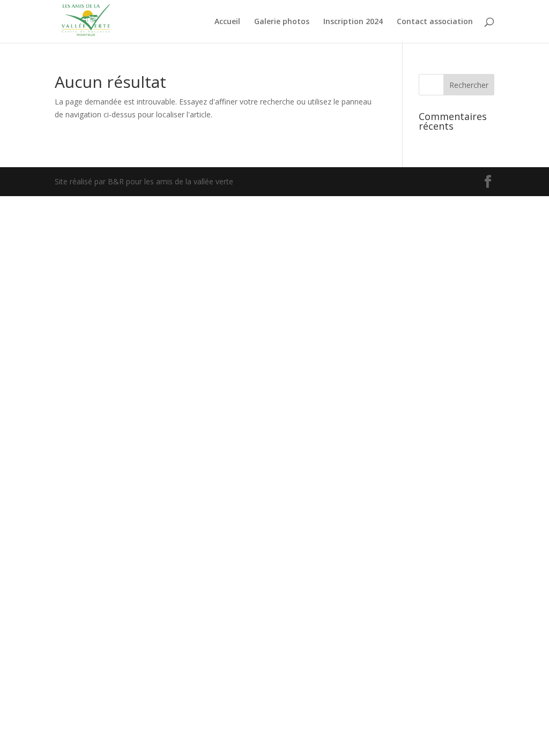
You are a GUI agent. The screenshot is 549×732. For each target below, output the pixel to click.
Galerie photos (281, 22)
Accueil (227, 22)
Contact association (435, 22)
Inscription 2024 (353, 22)
